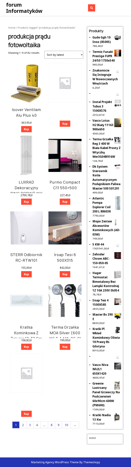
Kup (26, 129)
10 (66, 425)
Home (12, 27)
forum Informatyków (24, 7)
